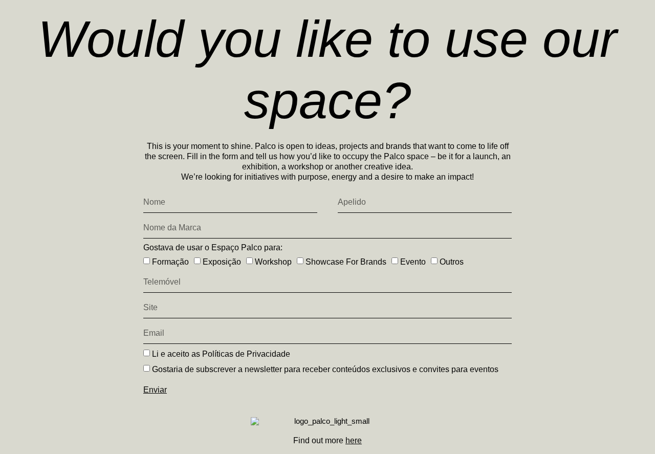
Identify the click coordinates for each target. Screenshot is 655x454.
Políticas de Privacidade (246, 354)
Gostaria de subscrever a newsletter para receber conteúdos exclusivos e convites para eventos (325, 369)
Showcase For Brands (345, 261)
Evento (413, 261)
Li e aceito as (221, 354)
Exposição (222, 261)
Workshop (273, 261)
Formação (170, 261)
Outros (452, 261)
